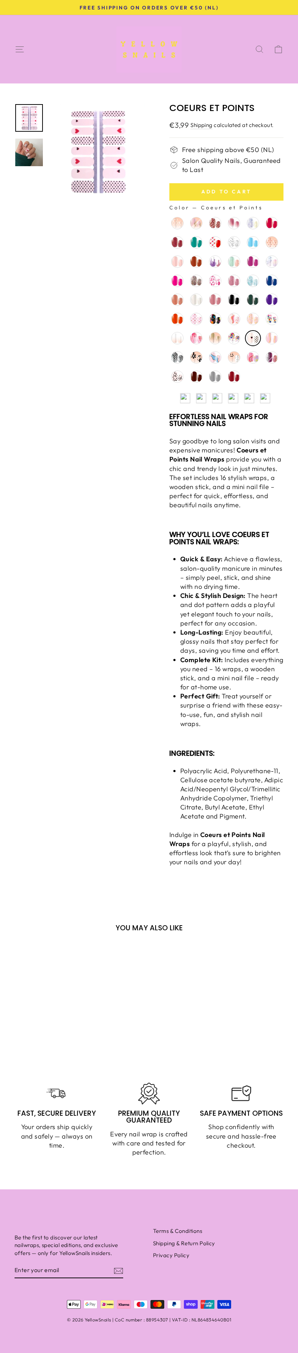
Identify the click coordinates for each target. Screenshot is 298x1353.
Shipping (201, 125)
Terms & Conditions (177, 1230)
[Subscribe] (118, 1270)
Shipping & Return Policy (184, 1243)
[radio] (177, 223)
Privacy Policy (171, 1255)
